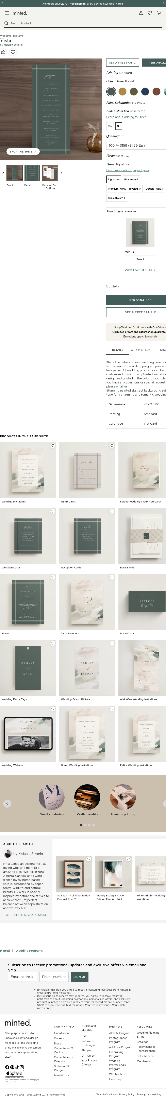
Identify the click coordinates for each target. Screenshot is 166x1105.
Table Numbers (70, 633)
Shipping (87, 1050)
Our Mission (61, 1033)
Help (84, 1036)
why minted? (140, 349)
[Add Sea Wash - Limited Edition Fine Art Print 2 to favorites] (88, 858)
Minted (5, 950)
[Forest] (111, 91)
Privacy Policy (126, 1094)
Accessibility (154, 1094)
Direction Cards (11, 567)
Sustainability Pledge (62, 1068)
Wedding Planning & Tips (148, 1034)
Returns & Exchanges (88, 1043)
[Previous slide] (3, 173)
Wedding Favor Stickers (75, 699)
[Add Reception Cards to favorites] (112, 511)
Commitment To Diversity (64, 1059)
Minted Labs (61, 1075)
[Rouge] (156, 91)
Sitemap (141, 1094)
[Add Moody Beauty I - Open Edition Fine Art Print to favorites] (128, 858)
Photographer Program (118, 1040)
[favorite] (13, 52)
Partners (115, 1026)
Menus (5, 633)
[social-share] (3, 52)
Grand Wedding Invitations (77, 765)
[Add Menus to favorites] (52, 577)
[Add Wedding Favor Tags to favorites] (52, 643)
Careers (59, 1038)
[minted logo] (20, 13)
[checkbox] (140, 259)
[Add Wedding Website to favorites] (52, 709)
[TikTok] (17, 1066)
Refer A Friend (145, 1056)
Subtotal (113, 286)
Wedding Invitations (14, 501)
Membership (144, 1061)
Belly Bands (127, 567)
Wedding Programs (29, 950)
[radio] (110, 126)
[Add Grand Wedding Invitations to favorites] (112, 709)
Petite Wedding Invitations (136, 765)
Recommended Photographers (146, 1049)
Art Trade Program (120, 1047)
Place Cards (127, 633)
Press (57, 1043)
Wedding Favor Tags (14, 699)
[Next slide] (61, 173)
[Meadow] (134, 91)
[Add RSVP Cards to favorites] (112, 445)
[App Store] (24, 1073)
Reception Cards (71, 567)
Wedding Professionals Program (117, 1065)
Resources (144, 1026)
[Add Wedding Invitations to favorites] (52, 445)
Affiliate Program (119, 1033)
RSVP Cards (68, 501)
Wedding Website (12, 765)
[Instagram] (21, 1066)
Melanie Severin (13, 44)
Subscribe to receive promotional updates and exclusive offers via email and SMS (77, 967)
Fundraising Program (116, 1054)
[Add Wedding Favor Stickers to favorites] (112, 643)
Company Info (64, 1026)
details (117, 349)
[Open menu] (7, 13)
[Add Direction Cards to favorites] (52, 511)
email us (122, 386)
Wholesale (115, 1074)
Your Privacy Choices (89, 1062)
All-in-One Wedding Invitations (138, 699)
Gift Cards (88, 1055)
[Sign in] (141, 13)
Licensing (115, 1079)
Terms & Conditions (106, 1094)
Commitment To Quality (64, 1050)
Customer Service (89, 1027)
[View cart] (158, 13)
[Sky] (145, 91)
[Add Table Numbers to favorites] (112, 577)
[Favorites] (150, 13)
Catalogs (142, 1042)
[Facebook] (7, 1066)
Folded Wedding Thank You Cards (141, 501)
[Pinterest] (12, 1066)
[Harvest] (122, 91)
